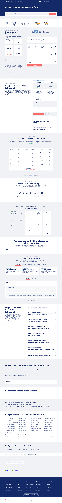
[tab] (31, 35)
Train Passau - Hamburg (48, 430)
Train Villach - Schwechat (22, 434)
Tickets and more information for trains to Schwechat (15, 407)
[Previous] (17, 193)
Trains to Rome (8, 481)
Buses (15, 1)
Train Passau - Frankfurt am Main (49, 418)
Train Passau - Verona (22, 418)
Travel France (49, 486)
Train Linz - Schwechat (9, 434)
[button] (29, 14)
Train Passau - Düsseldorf (48, 436)
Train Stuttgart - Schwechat (48, 420)
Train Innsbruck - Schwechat (10, 424)
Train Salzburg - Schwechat (22, 424)
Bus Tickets (18, 479)
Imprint (15, 500)
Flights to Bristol (29, 487)
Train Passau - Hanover (35, 432)
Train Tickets (7, 479)
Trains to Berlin (8, 486)
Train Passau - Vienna (9, 393)
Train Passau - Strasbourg (9, 432)
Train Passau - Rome (34, 420)
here (38, 175)
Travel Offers (49, 483)
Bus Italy (17, 484)
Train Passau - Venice (47, 432)
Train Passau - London (35, 422)
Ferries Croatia (39, 483)
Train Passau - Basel (21, 422)
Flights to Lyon (28, 483)
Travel (48, 479)
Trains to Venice (8, 484)
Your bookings (46, 1)
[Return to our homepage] (8, 1)
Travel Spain (49, 484)
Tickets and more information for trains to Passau (40, 406)
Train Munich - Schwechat (22, 436)
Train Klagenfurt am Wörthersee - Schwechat (13, 426)
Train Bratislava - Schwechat (36, 428)
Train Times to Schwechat (22, 454)
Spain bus (17, 481)
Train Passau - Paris (34, 434)
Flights (18, 1)
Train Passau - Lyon (8, 438)
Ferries (21, 1)
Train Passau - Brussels (35, 426)
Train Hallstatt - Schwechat (48, 424)
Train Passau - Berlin (21, 420)
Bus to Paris (18, 487)
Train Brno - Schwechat (48, 428)
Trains (12, 1)
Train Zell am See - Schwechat (36, 418)
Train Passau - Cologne (35, 436)
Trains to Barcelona (8, 487)
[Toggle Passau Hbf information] (55, 382)
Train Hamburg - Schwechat (48, 438)
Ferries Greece (39, 481)
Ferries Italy (38, 486)
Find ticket (9, 43)
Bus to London (18, 486)
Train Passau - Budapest (22, 393)
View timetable (9, 54)
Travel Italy (49, 487)
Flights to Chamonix (29, 481)
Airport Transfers (50, 481)
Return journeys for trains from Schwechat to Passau (15, 406)
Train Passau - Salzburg (9, 395)
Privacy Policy (26, 500)
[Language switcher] (41, 1)
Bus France (18, 483)
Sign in (56, 1)
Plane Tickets (28, 479)
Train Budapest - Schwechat (48, 422)
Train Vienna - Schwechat (9, 436)
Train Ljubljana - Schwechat (10, 428)
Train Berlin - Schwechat (22, 430)
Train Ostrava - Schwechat (35, 438)
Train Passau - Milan (34, 424)
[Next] (55, 32)
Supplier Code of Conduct (34, 500)
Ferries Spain (38, 484)
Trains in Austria (14, 454)
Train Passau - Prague (34, 393)
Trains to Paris (8, 483)
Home (6, 454)
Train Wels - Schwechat (9, 418)
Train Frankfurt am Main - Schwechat (11, 422)
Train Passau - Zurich (21, 432)
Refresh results (30, 145)
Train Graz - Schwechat (22, 438)
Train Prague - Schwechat (9, 430)
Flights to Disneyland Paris (30, 486)
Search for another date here (31, 169)
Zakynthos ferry (39, 487)
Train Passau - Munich (47, 393)
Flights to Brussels (29, 484)
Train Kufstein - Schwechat (22, 426)
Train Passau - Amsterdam (48, 434)
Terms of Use (20, 500)
